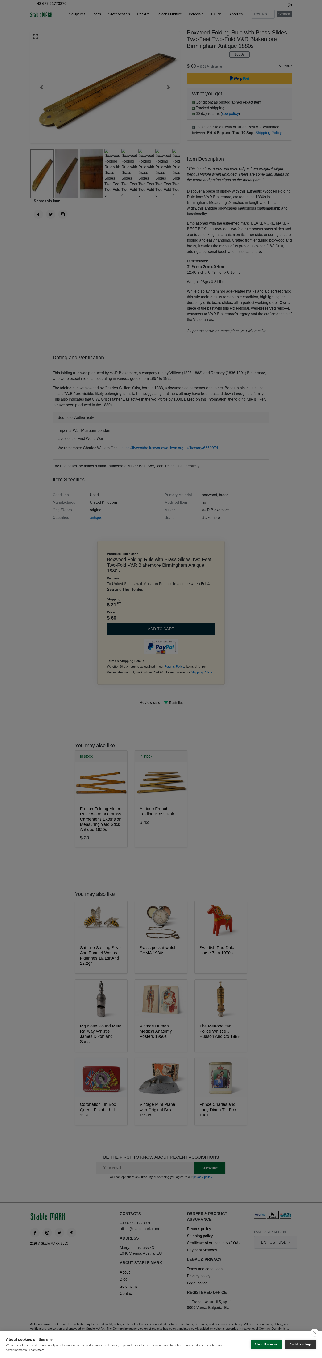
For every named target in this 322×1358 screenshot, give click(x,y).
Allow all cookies (266, 1344)
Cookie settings (300, 1344)
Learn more (36, 1350)
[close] (314, 1333)
